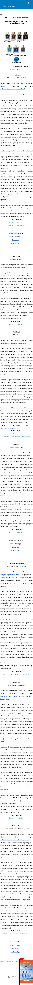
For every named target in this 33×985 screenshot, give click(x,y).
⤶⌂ (4, 6)
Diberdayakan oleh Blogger (18, 976)
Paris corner (15, 961)
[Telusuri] (29, 2)
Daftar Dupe (10, 6)
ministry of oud (8, 961)
